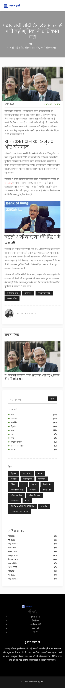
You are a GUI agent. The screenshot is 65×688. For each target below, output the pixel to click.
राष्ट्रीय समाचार (34, 442)
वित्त (34, 438)
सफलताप (8, 182)
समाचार (34, 449)
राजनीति (34, 422)
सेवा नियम (35, 620)
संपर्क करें (35, 628)
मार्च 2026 (32, 548)
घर (30, 44)
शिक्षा (34, 434)
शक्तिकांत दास (12, 293)
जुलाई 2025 (32, 567)
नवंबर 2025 (32, 551)
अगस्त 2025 (32, 563)
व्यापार (34, 430)
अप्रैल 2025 (32, 579)
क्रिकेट (34, 426)
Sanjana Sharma (52, 104)
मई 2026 (32, 540)
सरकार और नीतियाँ (34, 446)
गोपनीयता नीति (35, 624)
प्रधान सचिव (12, 298)
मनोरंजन (34, 419)
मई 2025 (32, 575)
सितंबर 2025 (32, 559)
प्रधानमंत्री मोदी (44, 293)
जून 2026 (32, 536)
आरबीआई (28, 293)
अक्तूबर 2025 (32, 555)
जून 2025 (32, 571)
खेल (34, 415)
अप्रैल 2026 (32, 544)
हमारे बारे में (35, 616)
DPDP (35, 632)
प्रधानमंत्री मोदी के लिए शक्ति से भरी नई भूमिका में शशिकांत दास (32, 377)
